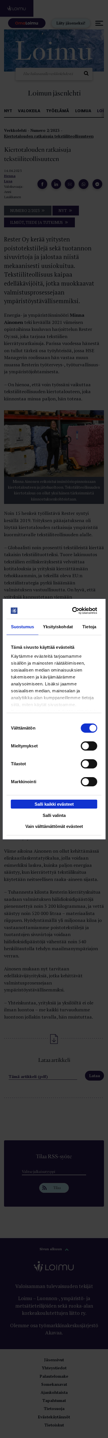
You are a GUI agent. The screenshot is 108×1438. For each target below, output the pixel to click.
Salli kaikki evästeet (54, 804)
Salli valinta (54, 815)
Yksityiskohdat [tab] (58, 626)
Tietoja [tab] (89, 626)
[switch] (89, 746)
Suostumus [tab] (22, 626)
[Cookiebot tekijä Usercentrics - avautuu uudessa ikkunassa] (74, 610)
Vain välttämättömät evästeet (54, 826)
